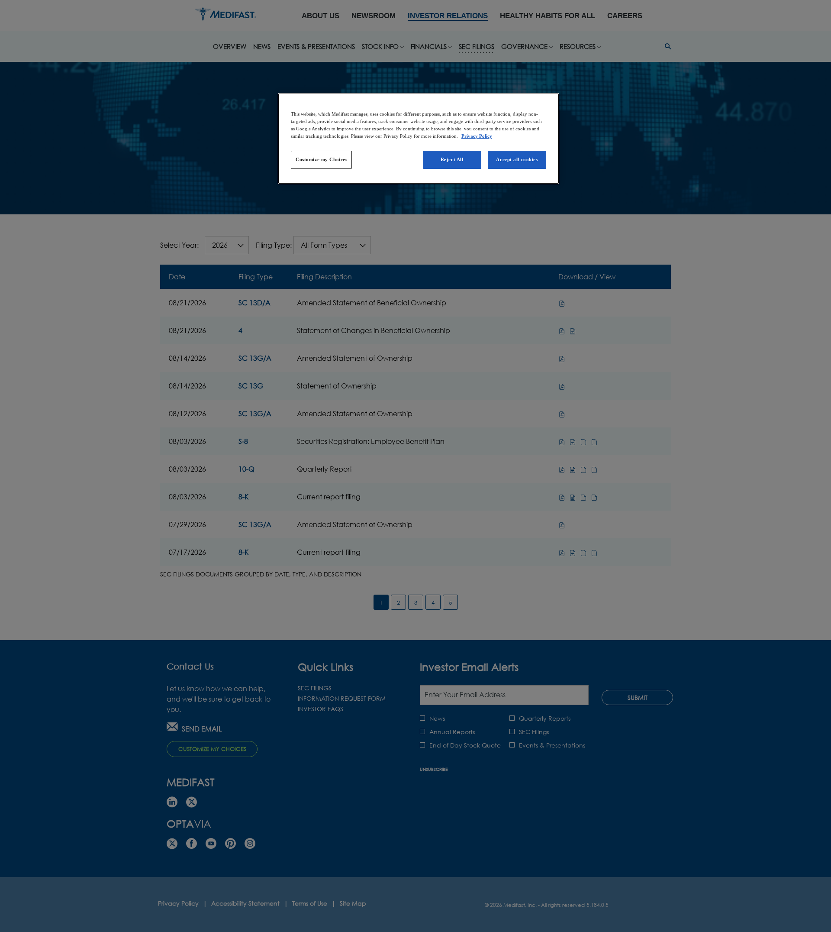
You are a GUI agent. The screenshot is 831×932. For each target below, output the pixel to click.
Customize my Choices (321, 159)
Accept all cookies (517, 159)
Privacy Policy (476, 136)
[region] (418, 138)
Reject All (452, 159)
